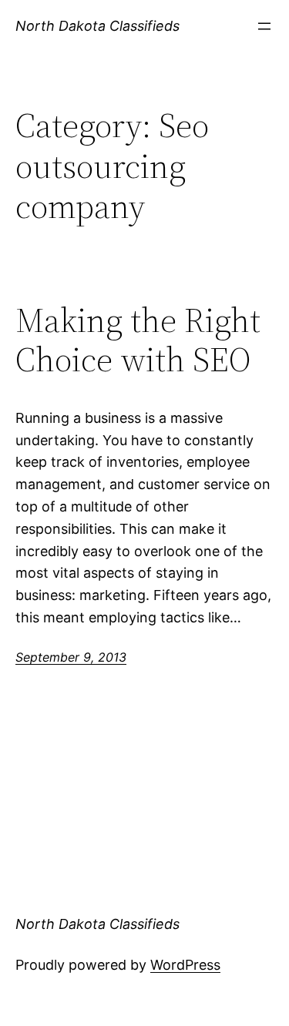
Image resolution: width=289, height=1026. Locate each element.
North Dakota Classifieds (97, 26)
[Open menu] (264, 26)
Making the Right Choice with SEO (137, 340)
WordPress (185, 965)
